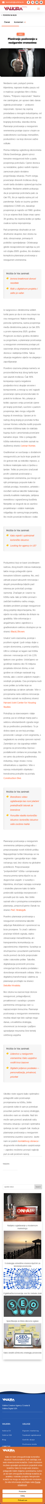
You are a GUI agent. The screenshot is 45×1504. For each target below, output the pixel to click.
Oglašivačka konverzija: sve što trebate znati (22, 1293)
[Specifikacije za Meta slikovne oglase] (22, 1306)
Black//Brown (18, 631)
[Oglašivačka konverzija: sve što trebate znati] (22, 1279)
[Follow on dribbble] (41, 2)
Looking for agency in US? (23, 545)
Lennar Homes (28, 445)
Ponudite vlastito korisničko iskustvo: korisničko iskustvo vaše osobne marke (24, 819)
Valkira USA (7, 1435)
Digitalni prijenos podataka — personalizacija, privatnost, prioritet (24, 1072)
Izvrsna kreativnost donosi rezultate (23, 280)
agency (20, 34)
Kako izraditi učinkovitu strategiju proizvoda (22, 1352)
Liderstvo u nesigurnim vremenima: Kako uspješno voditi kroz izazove (23, 1058)
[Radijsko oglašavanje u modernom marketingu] (22, 1207)
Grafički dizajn (28, 1440)
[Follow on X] (32, 2)
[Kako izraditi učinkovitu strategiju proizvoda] (22, 1336)
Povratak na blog (10, 15)
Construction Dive (12, 778)
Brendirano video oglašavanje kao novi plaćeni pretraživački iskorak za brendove (24, 803)
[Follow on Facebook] (28, 2)
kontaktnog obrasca (28, 1141)
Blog (4, 1440)
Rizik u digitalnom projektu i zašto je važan (24, 290)
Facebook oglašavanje (31, 1435)
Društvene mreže (29, 1444)
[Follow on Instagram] (36, 2)
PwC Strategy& (18, 910)
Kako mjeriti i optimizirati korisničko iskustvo (22, 537)
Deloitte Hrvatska (12, 985)
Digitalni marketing (30, 1431)
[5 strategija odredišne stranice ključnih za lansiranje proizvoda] (22, 1245)
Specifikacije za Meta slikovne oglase (22, 1321)
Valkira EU (6, 1431)
